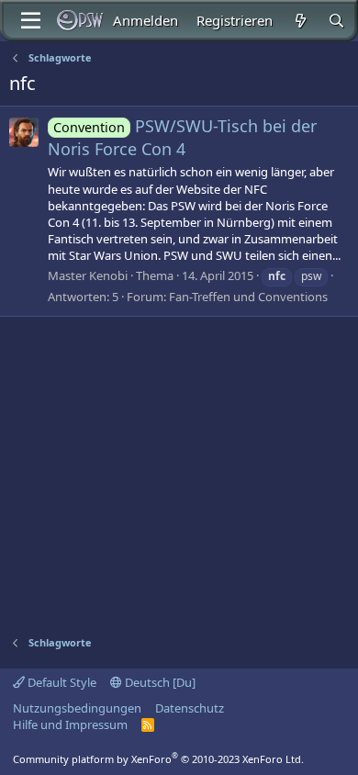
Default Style (60, 682)
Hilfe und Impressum (70, 724)
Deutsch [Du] (159, 682)
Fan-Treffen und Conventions (248, 296)
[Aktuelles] (300, 20)
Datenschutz (189, 708)
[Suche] (336, 20)
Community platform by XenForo (158, 759)
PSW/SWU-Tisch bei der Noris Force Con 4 (182, 137)
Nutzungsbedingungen (77, 708)
